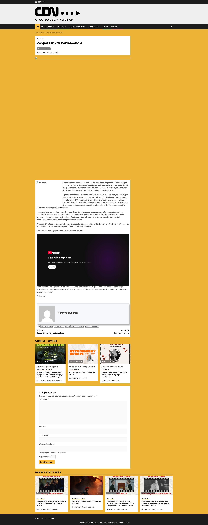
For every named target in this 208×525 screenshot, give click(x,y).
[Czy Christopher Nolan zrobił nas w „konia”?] (86, 485)
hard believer (80, 326)
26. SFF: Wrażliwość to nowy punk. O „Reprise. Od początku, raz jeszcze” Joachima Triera (120, 503)
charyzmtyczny (59, 326)
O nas (37, 518)
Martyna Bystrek (53, 52)
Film (38, 498)
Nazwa (42, 427)
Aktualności (46, 27)
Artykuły (47, 367)
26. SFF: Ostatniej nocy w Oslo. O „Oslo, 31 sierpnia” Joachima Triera (51, 503)
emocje (67, 326)
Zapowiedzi (48, 369)
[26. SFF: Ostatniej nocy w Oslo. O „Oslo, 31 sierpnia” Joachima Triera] (51, 485)
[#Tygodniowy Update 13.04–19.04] (83, 354)
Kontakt (114, 27)
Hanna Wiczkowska (89, 507)
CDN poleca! (40, 39)
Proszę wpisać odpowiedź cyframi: (52, 453)
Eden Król (84, 378)
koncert (87, 326)
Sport (105, 27)
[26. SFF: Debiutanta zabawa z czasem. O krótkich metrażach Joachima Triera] (156, 485)
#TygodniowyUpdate (75, 367)
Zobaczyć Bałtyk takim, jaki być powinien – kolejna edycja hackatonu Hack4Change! (50, 374)
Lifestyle (93, 27)
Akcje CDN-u (105, 367)
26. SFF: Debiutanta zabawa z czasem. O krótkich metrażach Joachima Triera (155, 503)
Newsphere (108, 523)
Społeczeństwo (77, 27)
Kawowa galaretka (121, 331)
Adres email (44, 435)
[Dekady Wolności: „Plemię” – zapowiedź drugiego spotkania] (115, 354)
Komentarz (43, 399)
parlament (95, 326)
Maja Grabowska (53, 509)
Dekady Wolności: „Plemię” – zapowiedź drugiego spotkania (114, 374)
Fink (73, 326)
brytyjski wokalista (47, 326)
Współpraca (40, 369)
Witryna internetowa (46, 444)
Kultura (61, 27)
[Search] (171, 27)
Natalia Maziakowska (54, 380)
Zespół (43, 518)
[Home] (38, 26)
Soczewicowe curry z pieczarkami (50, 331)
